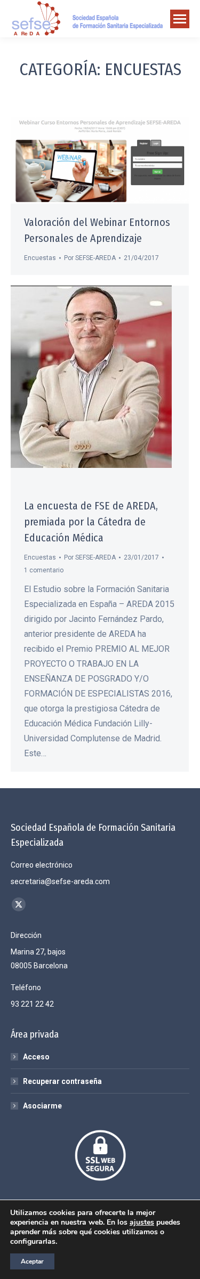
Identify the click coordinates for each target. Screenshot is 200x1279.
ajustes (142, 1222)
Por (90, 258)
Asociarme (42, 1106)
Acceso (36, 1057)
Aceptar (32, 1261)
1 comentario (43, 570)
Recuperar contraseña (62, 1081)
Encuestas (40, 258)
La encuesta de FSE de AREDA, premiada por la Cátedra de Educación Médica (91, 521)
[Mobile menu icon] (179, 19)
